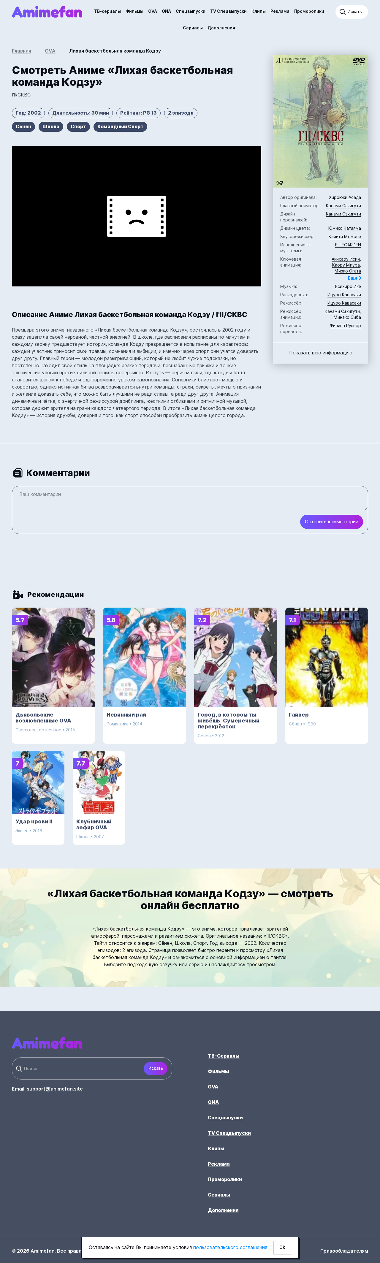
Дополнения (221, 28)
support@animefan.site (55, 1089)
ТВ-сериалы (107, 11)
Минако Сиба (347, 317)
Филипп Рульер (345, 325)
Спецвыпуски (190, 11)
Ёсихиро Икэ (348, 286)
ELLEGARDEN (348, 245)
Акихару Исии (346, 259)
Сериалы (193, 28)
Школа (50, 126)
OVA (152, 11)
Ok (282, 1247)
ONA (166, 11)
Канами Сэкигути (343, 205)
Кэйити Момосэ (345, 236)
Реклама (279, 11)
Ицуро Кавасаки (344, 294)
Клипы (258, 11)
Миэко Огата (348, 271)
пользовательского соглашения (230, 1247)
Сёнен (23, 126)
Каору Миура (346, 265)
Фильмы (134, 11)
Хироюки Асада (345, 197)
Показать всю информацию (320, 353)
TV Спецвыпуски (228, 11)
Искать (155, 1068)
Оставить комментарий (331, 521)
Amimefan (47, 12)
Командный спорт (120, 126)
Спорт (78, 126)
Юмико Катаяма (344, 228)
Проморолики (309, 11)
